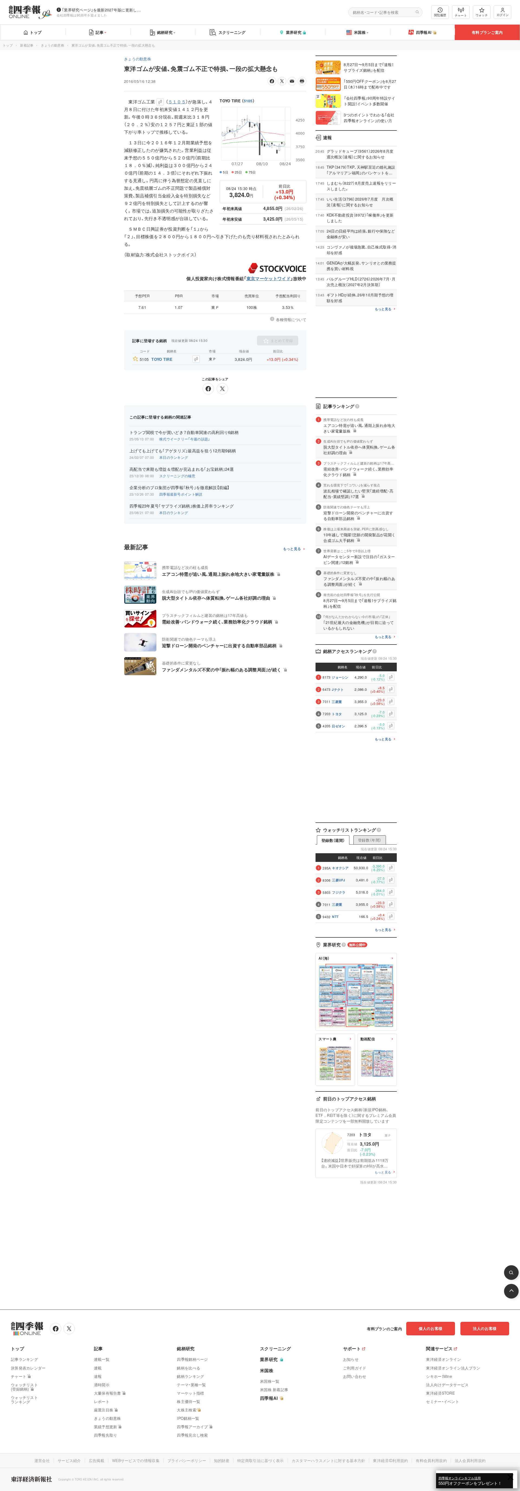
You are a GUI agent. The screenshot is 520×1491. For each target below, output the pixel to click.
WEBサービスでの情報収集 (136, 1460)
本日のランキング (173, 457)
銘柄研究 (165, 32)
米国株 (360, 32)
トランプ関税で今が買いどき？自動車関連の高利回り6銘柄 (184, 432)
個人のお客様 (431, 1328)
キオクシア (340, 867)
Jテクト (338, 689)
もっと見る (292, 549)
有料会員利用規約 (431, 1460)
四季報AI (424, 32)
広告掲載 (96, 1460)
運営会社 (42, 1460)
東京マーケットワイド (268, 278)
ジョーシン (340, 677)
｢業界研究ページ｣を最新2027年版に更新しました (102, 10)
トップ (35, 32)
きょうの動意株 (52, 45)
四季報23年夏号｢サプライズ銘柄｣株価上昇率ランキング (181, 506)
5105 (248, 100)
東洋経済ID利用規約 (390, 1460)
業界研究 (293, 32)
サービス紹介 (69, 1460)
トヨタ (337, 713)
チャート (461, 15)
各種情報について (291, 319)
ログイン (503, 14)
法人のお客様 (485, 1328)
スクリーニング (232, 32)
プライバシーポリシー (186, 1460)
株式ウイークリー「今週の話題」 (184, 439)
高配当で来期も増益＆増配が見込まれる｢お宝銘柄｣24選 (181, 469)
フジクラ (338, 892)
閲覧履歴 (440, 15)
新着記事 (26, 45)
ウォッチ (482, 15)
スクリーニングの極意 (177, 476)
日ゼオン (338, 726)
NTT (335, 916)
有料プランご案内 (487, 32)
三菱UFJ (338, 880)
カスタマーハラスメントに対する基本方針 (328, 1460)
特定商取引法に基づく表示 (260, 1460)
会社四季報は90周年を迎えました (82, 15)
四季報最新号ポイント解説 (181, 494)
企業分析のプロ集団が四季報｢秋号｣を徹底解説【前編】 (179, 487)
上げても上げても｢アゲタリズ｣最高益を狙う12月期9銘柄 (182, 450)
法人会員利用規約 (470, 1460)
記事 (99, 32)
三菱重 (337, 701)
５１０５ (177, 102)
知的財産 (221, 1460)
